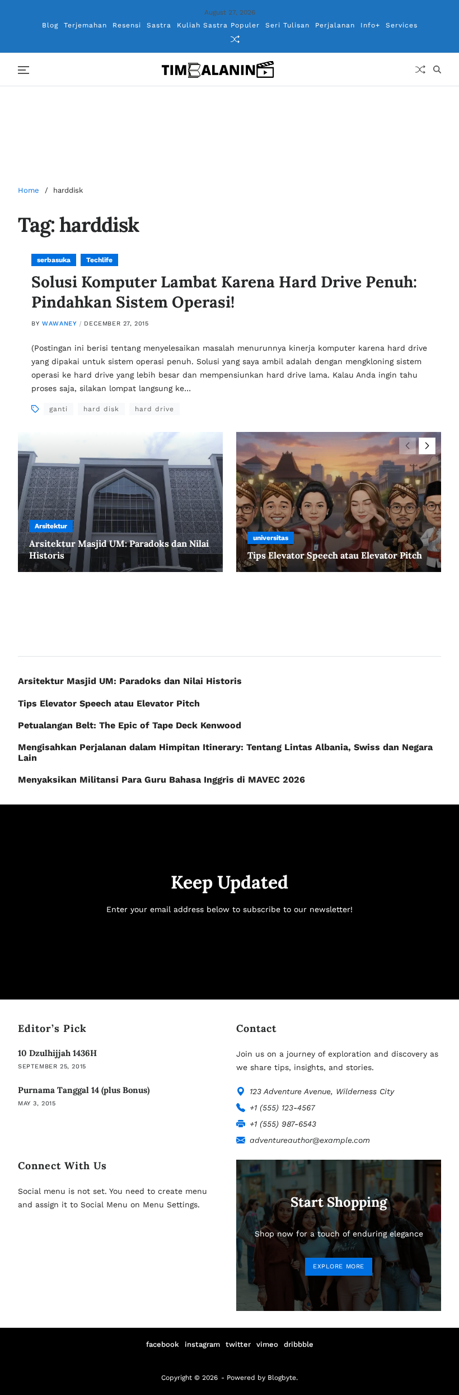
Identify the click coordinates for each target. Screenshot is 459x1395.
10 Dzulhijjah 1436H (57, 1053)
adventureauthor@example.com (310, 1140)
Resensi (127, 25)
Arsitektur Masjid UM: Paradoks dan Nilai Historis (130, 681)
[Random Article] (235, 39)
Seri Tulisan (287, 25)
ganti (58, 409)
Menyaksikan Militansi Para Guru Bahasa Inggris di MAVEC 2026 (161, 779)
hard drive (154, 409)
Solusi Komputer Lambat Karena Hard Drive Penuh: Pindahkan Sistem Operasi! (224, 292)
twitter (238, 1344)
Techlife (99, 260)
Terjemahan (85, 25)
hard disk (101, 409)
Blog (50, 25)
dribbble (298, 1344)
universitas (270, 538)
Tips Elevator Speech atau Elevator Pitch (334, 555)
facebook (162, 1344)
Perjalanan (335, 25)
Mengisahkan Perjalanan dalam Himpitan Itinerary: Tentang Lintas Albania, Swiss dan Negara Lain (225, 752)
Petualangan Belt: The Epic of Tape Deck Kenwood (129, 725)
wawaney (59, 323)
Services (402, 25)
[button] (427, 446)
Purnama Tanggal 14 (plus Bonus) (83, 1090)
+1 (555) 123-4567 (282, 1107)
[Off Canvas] (23, 70)
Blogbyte (282, 1378)
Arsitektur (51, 526)
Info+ (370, 25)
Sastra (159, 25)
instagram (202, 1344)
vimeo (267, 1344)
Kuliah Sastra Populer (218, 25)
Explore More (338, 1266)
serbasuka (54, 260)
